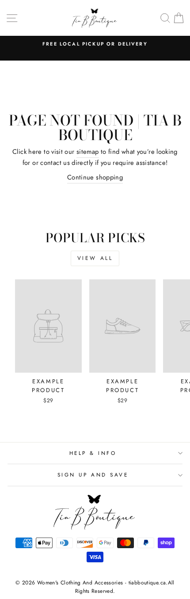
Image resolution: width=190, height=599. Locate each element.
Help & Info (93, 453)
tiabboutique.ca (147, 583)
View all (95, 258)
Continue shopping (95, 177)
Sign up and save (93, 474)
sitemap (87, 151)
